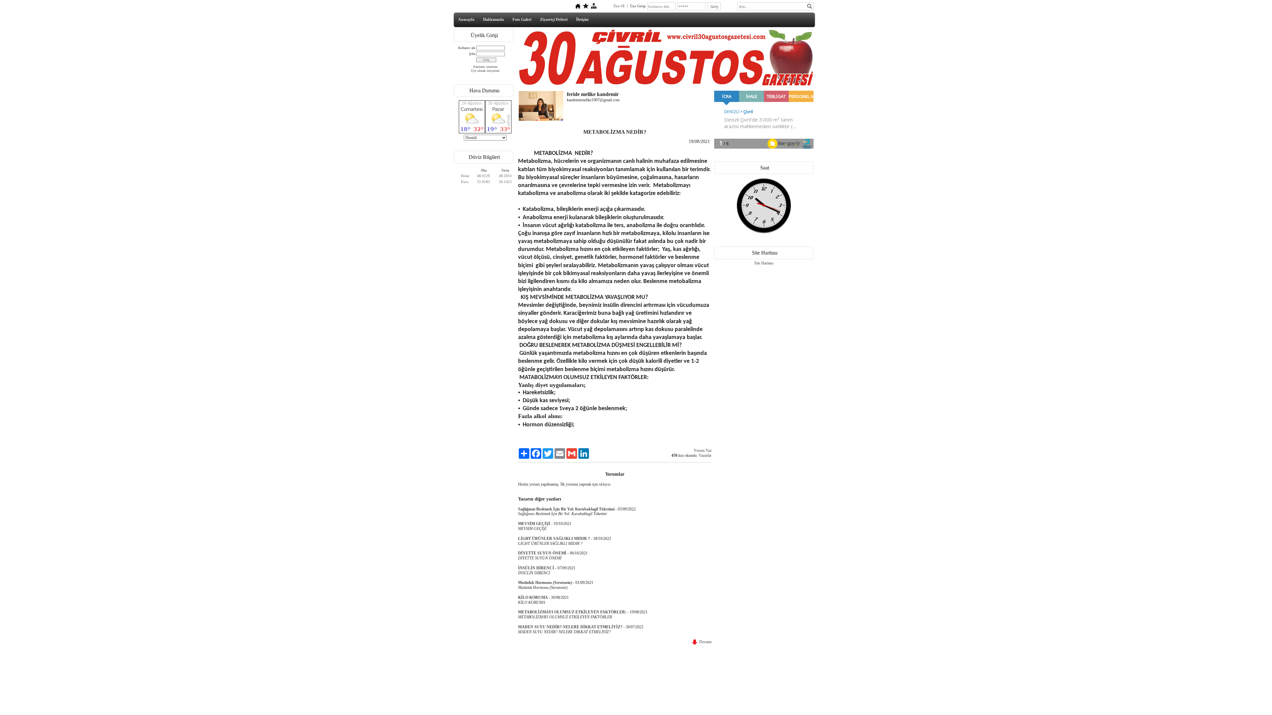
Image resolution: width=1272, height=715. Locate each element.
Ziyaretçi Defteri (553, 19)
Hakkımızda (493, 19)
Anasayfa (466, 19)
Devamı (704, 642)
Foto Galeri (521, 19)
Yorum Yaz (703, 450)
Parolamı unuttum (485, 67)
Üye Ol (618, 6)
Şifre (472, 54)
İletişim (582, 19)
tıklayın (604, 484)
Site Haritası (763, 263)
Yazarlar (705, 455)
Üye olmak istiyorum (485, 70)
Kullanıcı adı (466, 48)
